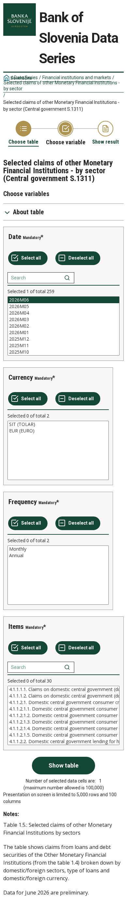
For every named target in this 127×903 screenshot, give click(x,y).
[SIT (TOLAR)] (58, 424)
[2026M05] (63, 306)
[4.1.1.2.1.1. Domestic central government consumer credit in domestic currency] (63, 709)
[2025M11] (63, 345)
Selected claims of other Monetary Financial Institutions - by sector (62, 85)
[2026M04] (63, 313)
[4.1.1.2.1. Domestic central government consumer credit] (63, 702)
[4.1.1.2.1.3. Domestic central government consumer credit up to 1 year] (63, 722)
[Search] (67, 277)
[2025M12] (63, 339)
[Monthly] (58, 549)
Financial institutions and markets (76, 77)
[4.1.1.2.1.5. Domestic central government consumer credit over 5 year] (63, 735)
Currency (20, 377)
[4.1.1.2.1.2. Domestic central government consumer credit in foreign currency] (63, 715)
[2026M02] (63, 326)
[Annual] (58, 555)
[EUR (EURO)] (58, 431)
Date (14, 237)
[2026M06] (63, 300)
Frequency (22, 502)
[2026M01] (63, 332)
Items (16, 626)
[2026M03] (63, 319)
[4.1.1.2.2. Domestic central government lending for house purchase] (63, 741)
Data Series (26, 77)
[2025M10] (63, 352)
